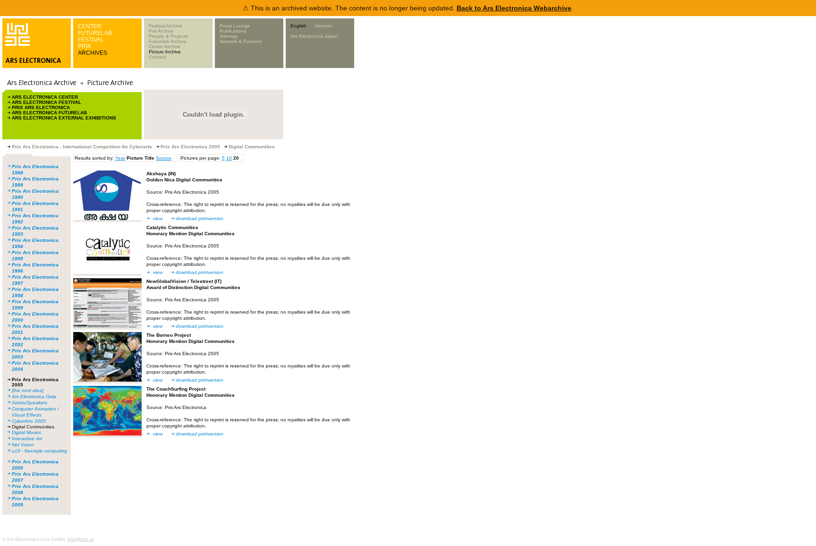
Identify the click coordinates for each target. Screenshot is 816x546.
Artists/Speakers (29, 402)
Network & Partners (241, 41)
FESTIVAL (91, 39)
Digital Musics (26, 432)
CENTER (90, 26)
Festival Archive (165, 25)
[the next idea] (27, 390)
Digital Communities (33, 426)
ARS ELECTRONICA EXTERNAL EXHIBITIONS (64, 117)
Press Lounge (235, 25)
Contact (157, 57)
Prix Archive (161, 31)
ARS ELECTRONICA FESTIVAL (46, 102)
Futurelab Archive (168, 41)
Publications (233, 31)
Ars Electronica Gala (34, 396)
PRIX (84, 46)
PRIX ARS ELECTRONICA (41, 107)
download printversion (199, 218)
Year (120, 158)
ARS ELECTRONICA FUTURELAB (49, 112)
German (323, 25)
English (298, 25)
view (157, 218)
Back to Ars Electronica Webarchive (514, 8)
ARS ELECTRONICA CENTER (45, 97)
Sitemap (229, 36)
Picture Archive (165, 51)
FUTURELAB (95, 33)
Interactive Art (27, 438)
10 (229, 158)
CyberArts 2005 (29, 421)
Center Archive (164, 46)
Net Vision (23, 444)
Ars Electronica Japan (314, 36)
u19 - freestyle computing (39, 450)
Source (163, 158)
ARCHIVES (92, 53)
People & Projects (168, 36)
